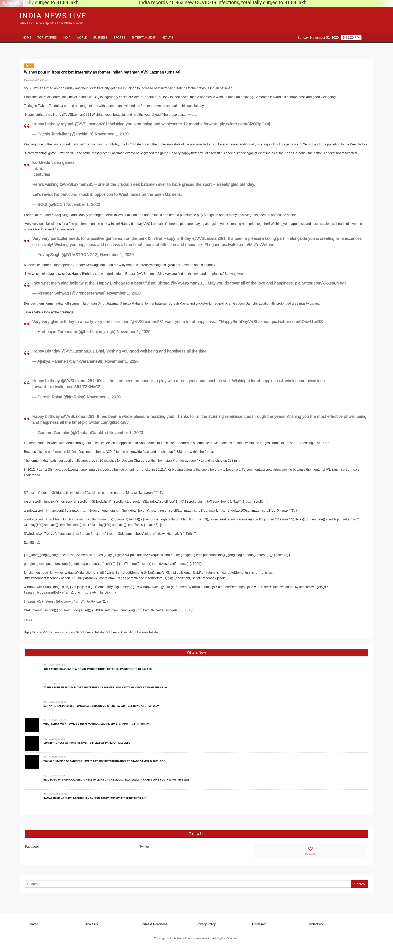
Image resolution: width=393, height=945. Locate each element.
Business (100, 37)
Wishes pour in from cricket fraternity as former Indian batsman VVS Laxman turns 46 (105, 687)
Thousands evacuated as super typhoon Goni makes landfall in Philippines (96, 724)
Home (27, 37)
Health (167, 37)
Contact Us (310, 854)
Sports (119, 37)
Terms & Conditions (154, 924)
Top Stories (47, 37)
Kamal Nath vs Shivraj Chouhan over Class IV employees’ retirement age (95, 798)
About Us (91, 924)
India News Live (53, 15)
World (82, 37)
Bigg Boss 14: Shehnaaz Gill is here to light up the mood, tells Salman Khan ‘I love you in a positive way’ (116, 780)
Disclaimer (259, 924)
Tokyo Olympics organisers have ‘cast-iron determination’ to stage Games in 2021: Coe (104, 761)
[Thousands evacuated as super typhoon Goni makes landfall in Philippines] (32, 724)
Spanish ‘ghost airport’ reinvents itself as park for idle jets (86, 743)
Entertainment (143, 37)
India (66, 37)
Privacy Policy (206, 924)
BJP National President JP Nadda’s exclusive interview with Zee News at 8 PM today (101, 706)
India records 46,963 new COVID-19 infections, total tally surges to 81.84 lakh (97, 669)
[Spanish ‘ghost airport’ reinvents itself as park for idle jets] (32, 743)
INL (45, 665)
